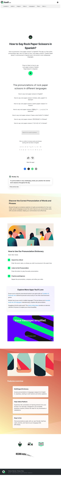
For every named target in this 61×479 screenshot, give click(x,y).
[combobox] (30, 132)
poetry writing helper (33, 305)
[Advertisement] (30, 19)
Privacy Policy (20, 471)
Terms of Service (12, 471)
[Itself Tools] (30, 450)
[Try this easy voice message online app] (30, 328)
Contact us (30, 472)
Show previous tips (14, 186)
